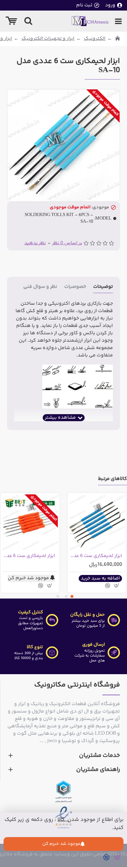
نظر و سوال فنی (40, 287)
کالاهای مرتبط (112, 479)
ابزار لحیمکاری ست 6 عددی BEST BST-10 (28, 556)
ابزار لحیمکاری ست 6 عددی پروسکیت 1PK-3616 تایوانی (95, 556)
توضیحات (103, 287)
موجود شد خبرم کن (61, 843)
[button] (72, 596)
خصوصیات (75, 287)
